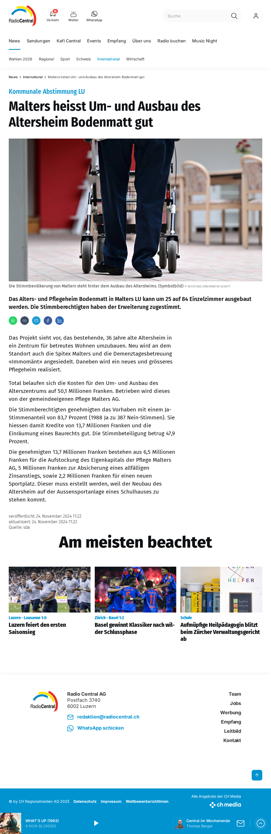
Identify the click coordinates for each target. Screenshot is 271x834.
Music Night (204, 40)
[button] (94, 16)
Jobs (235, 703)
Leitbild (232, 731)
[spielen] (96, 823)
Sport (65, 59)
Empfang (116, 40)
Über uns (141, 40)
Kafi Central (69, 40)
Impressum (111, 801)
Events (94, 40)
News (14, 40)
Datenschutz (85, 801)
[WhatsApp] (13, 320)
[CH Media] (216, 804)
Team (235, 694)
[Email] (36, 320)
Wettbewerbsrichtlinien (147, 801)
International (108, 59)
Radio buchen (171, 40)
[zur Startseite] (22, 15)
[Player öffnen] (261, 823)
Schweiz (83, 59)
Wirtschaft (135, 59)
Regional (46, 59)
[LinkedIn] (59, 320)
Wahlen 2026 (21, 59)
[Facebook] (48, 320)
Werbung (230, 712)
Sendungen (38, 40)
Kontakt (232, 740)
